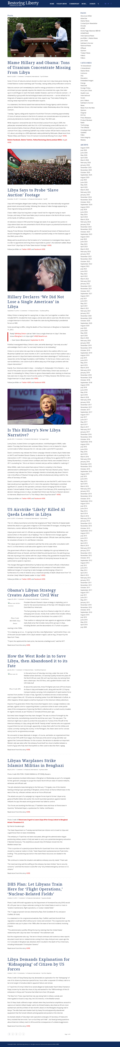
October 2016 (85, 439)
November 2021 (86, 289)
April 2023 (84, 247)
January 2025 (85, 195)
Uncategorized (86, 130)
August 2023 (85, 237)
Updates (83, 132)
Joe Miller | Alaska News (89, 38)
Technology (85, 125)
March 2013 (85, 546)
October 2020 (85, 321)
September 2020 (86, 323)
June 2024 (84, 212)
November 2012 (86, 555)
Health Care (85, 93)
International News (87, 36)
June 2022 (84, 271)
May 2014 (84, 511)
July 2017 (84, 417)
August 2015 (85, 474)
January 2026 (85, 165)
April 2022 (84, 276)
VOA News (45, 76)
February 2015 (86, 489)
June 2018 (84, 390)
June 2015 (84, 479)
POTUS (83, 115)
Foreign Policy (85, 88)
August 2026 (85, 148)
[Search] (98, 3)
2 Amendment (85, 68)
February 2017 (86, 429)
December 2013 (86, 523)
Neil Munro (46, 599)
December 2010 (86, 605)
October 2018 (85, 380)
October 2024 (85, 202)
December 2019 (86, 345)
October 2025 (85, 172)
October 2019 (85, 350)
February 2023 (86, 251)
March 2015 (85, 486)
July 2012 (84, 565)
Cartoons (84, 73)
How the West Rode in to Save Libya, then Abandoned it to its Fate (38, 661)
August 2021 (85, 296)
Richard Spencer (41, 670)
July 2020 (84, 328)
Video (82, 135)
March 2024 (85, 219)
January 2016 (85, 462)
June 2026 (84, 153)
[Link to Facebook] (111, 3)
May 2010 (84, 622)
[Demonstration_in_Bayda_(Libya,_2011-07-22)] (39, 167)
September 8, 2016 (37, 340)
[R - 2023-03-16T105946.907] (39, 37)
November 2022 (86, 259)
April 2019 (84, 365)
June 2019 (84, 360)
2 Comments (23, 311)
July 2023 (84, 239)
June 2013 (84, 538)
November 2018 (86, 378)
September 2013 (86, 531)
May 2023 (84, 244)
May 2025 (84, 185)
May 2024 (84, 214)
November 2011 (86, 585)
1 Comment (20, 76)
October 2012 (85, 558)
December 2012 (86, 553)
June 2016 (84, 449)
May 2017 (84, 422)
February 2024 (86, 222)
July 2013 (84, 536)
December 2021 (86, 286)
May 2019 (84, 363)
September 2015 (86, 471)
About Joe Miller (86, 16)
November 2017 (86, 407)
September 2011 (86, 590)
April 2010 (84, 625)
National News (86, 46)
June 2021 (84, 301)
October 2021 (85, 291)
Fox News (44, 518)
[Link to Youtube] (105, 3)
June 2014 (84, 508)
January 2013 (85, 550)
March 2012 (85, 575)
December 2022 (86, 256)
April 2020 (84, 336)
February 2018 (86, 400)
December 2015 (86, 464)
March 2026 (85, 160)
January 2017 (85, 432)
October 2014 (85, 499)
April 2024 (84, 217)
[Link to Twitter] (108, 3)
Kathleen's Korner (87, 103)
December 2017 (86, 405)
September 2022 (86, 264)
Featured (28, 76)
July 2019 (84, 358)
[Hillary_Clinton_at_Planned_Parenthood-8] (39, 406)
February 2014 (86, 518)
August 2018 (85, 385)
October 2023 (85, 232)
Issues (83, 98)
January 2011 (85, 602)
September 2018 (86, 383)
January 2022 (85, 284)
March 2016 (85, 457)
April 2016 (84, 454)
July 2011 (84, 595)
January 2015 (85, 491)
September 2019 (86, 353)
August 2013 (85, 533)
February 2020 (86, 340)
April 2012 (84, 573)
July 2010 (84, 617)
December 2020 (86, 316)
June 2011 (84, 597)
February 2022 (86, 281)
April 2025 (84, 187)
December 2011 (86, 583)
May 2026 (84, 155)
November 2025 (86, 170)
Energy (83, 83)
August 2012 (85, 563)
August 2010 (85, 615)
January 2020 (85, 343)
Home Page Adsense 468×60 (90, 31)
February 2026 (86, 163)
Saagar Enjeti (45, 439)
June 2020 (84, 331)
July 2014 (84, 506)
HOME (83, 28)
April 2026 (84, 158)
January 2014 (85, 521)
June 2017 (84, 420)
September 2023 (86, 234)
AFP (46, 199)
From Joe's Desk (86, 90)
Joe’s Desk (84, 41)
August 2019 (85, 355)
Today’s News (85, 53)
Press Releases (86, 118)
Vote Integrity (85, 137)
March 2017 (85, 427)
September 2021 (86, 294)
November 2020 (86, 318)
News (37, 311)
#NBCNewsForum (40, 336)
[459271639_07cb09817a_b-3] (39, 273)
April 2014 (84, 513)
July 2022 (84, 269)
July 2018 (84, 387)
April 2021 (84, 306)
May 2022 (84, 274)
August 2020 (85, 326)
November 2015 (86, 466)
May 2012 (84, 570)
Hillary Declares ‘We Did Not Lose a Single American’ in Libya (36, 302)
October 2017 (85, 410)
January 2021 (85, 313)
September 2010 (86, 612)
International (35, 76)
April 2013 (84, 543)
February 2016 (86, 459)
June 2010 (84, 620)
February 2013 (86, 548)
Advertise (84, 18)
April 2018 (84, 395)
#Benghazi (18, 336)
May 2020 (84, 333)
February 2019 (86, 370)
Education (84, 78)
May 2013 (84, 541)
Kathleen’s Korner (87, 43)
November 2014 (86, 496)
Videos (83, 55)
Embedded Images (87, 81)
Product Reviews (86, 120)
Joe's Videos (85, 100)
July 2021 (84, 298)
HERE (64, 136)
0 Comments (23, 199)
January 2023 (85, 254)
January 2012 (85, 580)
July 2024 (84, 209)
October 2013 (85, 528)
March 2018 (85, 397)
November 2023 (86, 229)
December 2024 (86, 197)
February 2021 (86, 311)
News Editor (44, 769)
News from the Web (88, 108)
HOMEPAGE (85, 33)
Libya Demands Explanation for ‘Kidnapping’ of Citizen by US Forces (39, 964)
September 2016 (86, 442)
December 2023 (86, 227)
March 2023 (85, 249)
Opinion (83, 51)
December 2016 (86, 434)
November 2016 (86, 437)
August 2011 (85, 592)
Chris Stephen (47, 973)
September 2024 (86, 205)
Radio (82, 123)
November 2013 (86, 526)
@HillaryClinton (20, 334)
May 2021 (84, 303)
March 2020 (85, 338)
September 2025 (86, 175)
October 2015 (85, 469)
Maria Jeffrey (45, 311)
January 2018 (85, 402)
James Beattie (47, 898)
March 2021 (85, 308)
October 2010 (85, 610)
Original (83, 113)
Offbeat (83, 48)
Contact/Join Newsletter (89, 23)
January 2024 (85, 224)
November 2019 (86, 348)
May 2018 (84, 392)
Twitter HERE (26, 249)
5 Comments (19, 439)
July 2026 (84, 150)
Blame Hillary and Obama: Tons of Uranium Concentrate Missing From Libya (39, 68)
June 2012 (84, 568)
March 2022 (85, 279)
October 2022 (85, 261)
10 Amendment (86, 66)
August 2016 (85, 444)
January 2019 (85, 373)
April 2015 (84, 484)
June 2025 (84, 182)
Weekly (83, 140)
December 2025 (86, 167)
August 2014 (85, 503)
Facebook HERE (39, 249)
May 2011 (84, 600)
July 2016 (84, 447)
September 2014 (86, 501)
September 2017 (86, 412)
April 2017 (84, 424)
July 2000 (84, 627)
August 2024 (85, 207)
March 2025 (85, 190)
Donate (83, 26)
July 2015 (84, 476)
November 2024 (86, 200)
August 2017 (85, 415)
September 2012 (86, 560)
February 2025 (86, 192)
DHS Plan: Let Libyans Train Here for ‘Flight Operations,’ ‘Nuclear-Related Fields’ (35, 889)
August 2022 (85, 266)
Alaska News (85, 21)
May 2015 (84, 481)
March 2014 (85, 516)
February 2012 (86, 578)
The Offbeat (85, 128)
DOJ (82, 76)
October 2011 (85, 588)
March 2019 (85, 368)
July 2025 (84, 180)
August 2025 (85, 177)
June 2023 (84, 242)
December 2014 (86, 494)
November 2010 (86, 607)
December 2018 (86, 375)
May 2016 (84, 452)
